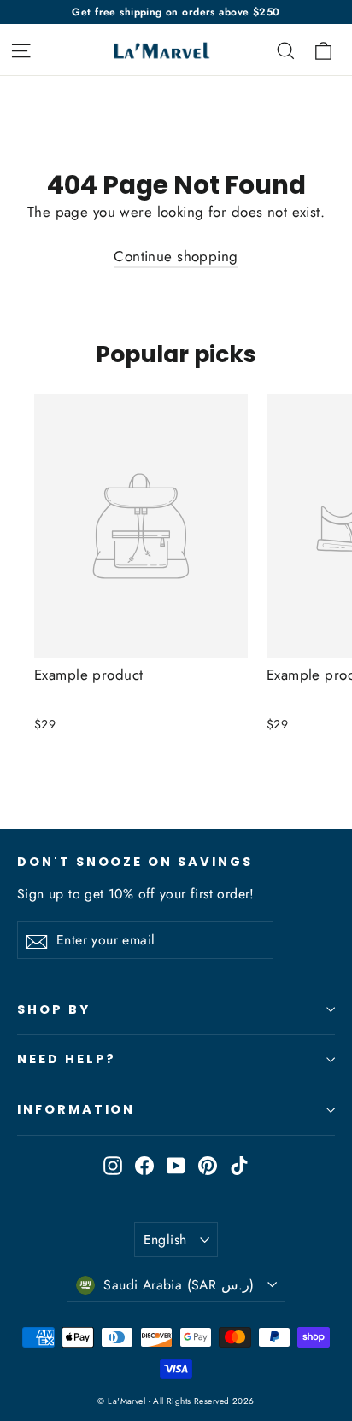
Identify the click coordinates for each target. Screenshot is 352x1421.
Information (76, 1109)
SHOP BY (54, 1009)
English (165, 1239)
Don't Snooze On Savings (135, 861)
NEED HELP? (66, 1058)
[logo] (157, 50)
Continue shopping (176, 256)
